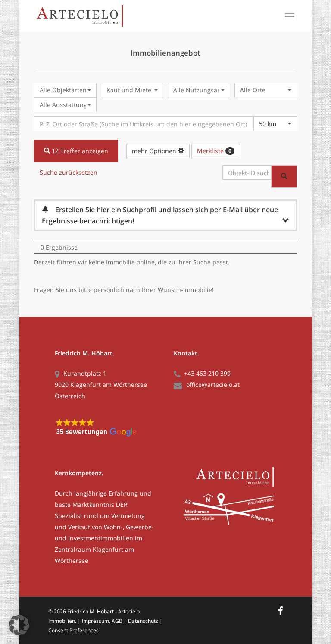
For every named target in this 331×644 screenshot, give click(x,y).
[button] (289, 16)
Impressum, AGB (102, 621)
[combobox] (65, 90)
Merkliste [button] (214, 151)
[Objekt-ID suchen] (284, 176)
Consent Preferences (73, 630)
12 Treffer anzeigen (79, 151)
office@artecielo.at (213, 384)
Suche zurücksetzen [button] (68, 172)
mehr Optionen (155, 151)
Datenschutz (143, 621)
